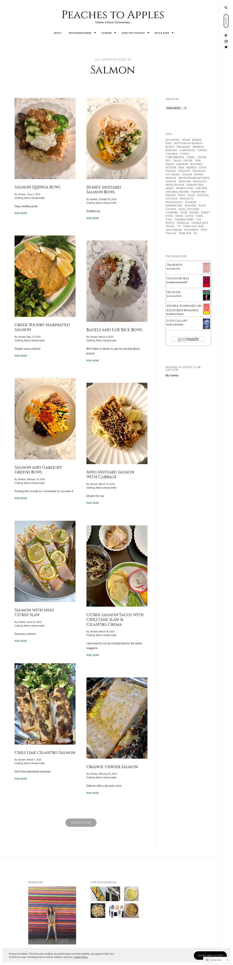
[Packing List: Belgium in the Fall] (116, 911)
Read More (21, 213)
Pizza (191, 195)
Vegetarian (174, 230)
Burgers (171, 150)
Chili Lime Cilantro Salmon (45, 752)
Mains (27, 198)
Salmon (190, 202)
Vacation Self (178, 278)
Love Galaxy (177, 321)
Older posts (81, 823)
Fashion (181, 164)
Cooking (107, 33)
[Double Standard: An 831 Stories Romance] (206, 314)
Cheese (202, 150)
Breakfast (183, 147)
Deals (177, 160)
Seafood (190, 205)
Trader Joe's (199, 223)
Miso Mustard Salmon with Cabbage (110, 475)
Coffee (184, 153)
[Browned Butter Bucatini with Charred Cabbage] (131, 911)
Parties (170, 195)
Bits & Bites (162, 33)
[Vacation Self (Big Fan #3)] (206, 286)
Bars (169, 143)
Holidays (199, 171)
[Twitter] (226, 47)
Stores (194, 212)
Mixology (200, 181)
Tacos (189, 216)
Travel (170, 226)
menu (226, 7)
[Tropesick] (206, 272)
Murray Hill (195, 185)
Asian (186, 140)
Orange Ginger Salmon (112, 766)
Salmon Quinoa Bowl (38, 187)
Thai (169, 219)
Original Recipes (177, 191)
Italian (187, 174)
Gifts (202, 167)
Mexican (184, 181)
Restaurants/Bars (80, 33)
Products (186, 198)
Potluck (171, 198)
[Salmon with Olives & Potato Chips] (98, 911)
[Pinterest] (226, 36)
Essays (170, 164)
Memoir (171, 181)
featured (196, 164)
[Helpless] (206, 299)
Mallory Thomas (176, 314)
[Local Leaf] (113, 895)
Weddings (191, 230)
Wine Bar (185, 233)
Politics (203, 195)
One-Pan (201, 188)
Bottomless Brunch (188, 143)
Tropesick (174, 265)
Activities (173, 140)
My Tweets (172, 375)
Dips (198, 160)
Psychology (174, 202)
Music (170, 188)
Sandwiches (174, 205)
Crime (191, 157)
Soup (184, 212)
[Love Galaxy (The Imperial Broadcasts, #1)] (206, 328)
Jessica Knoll (175, 296)
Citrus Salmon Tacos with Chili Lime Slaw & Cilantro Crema (115, 619)
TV (179, 226)
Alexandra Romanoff (178, 282)
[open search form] (226, 7)
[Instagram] (226, 41)
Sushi (179, 216)
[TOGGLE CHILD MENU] (95, 33)
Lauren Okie (174, 269)
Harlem (171, 171)
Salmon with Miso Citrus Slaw (34, 612)
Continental (175, 157)
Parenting (198, 191)
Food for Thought (133, 33)
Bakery (197, 140)
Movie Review (175, 185)
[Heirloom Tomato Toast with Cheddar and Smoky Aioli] (98, 895)
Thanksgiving (184, 219)
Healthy (184, 171)
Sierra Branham (176, 325)
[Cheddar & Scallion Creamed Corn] (131, 895)
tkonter (21, 194)
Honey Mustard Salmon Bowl (103, 190)
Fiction (171, 167)
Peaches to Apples (113, 14)
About (58, 33)
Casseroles (187, 150)
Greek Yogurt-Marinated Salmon (42, 327)
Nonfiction (184, 188)
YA (195, 233)
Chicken (171, 153)
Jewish (198, 174)
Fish (181, 167)
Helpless (173, 292)
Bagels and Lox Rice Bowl (114, 330)
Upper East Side (193, 226)
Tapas (199, 216)
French (191, 167)
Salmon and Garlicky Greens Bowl (38, 470)
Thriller (183, 223)
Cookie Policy (81, 957)
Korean (171, 178)
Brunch (198, 147)
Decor (188, 160)
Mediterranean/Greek (193, 178)
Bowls (170, 147)
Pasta (181, 195)
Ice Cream (172, 174)
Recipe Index (38, 198)
